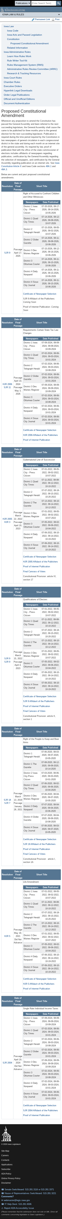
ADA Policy (6, 1174)
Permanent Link (42, 19)
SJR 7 (7, 803)
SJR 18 (7, 800)
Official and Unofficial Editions (19, 99)
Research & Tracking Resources (24, 73)
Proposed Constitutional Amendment (29, 43)
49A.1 (48, 166)
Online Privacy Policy (10, 1178)
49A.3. (4, 169)
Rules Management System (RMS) (25, 65)
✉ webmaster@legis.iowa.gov (15, 1200)
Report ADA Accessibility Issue (19, 1208)
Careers (5, 1155)
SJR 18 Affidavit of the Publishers (39, 844)
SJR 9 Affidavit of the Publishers (38, 701)
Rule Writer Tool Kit (17, 60)
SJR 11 (7, 387)
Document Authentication (17, 103)
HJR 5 (7, 936)
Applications (6, 1164)
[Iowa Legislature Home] (31, 9)
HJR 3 (7, 522)
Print (57, 19)
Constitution (13, 39)
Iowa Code (12, 30)
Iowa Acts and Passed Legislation (24, 34)
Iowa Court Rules (13, 77)
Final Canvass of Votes (34, 571)
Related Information (17, 47)
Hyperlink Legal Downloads (18, 90)
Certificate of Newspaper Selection (39, 294)
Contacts (5, 1160)
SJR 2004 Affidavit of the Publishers (40, 1110)
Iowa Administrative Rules (17, 52)
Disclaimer (6, 1183)
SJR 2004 (7, 1062)
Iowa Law (9, 26)
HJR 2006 (7, 384)
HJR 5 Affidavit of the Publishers (38, 984)
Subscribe (5, 1169)
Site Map (5, 1151)
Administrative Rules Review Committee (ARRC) (32, 69)
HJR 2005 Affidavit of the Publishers (40, 561)
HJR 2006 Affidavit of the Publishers (40, 435)
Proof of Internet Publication (36, 440)
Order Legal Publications (17, 94)
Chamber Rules (12, 82)
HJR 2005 (7, 519)
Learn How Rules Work (19, 56)
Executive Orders (13, 86)
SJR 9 (7, 253)
